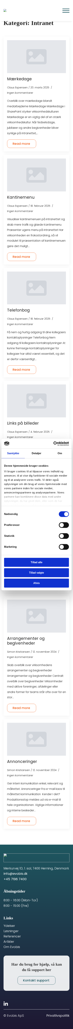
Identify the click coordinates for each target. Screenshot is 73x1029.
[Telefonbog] (36, 288)
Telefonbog (18, 310)
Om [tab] (60, 453)
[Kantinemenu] (36, 174)
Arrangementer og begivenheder (26, 641)
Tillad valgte (36, 572)
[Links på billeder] (36, 400)
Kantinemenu (21, 197)
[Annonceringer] (36, 739)
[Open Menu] (65, 10)
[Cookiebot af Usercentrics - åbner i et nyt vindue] (53, 443)
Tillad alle (36, 562)
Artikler (9, 941)
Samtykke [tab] (13, 453)
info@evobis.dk (15, 873)
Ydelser (9, 925)
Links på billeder (23, 423)
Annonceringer (22, 761)
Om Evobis (12, 947)
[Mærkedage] (36, 56)
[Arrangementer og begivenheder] (36, 616)
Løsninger (11, 931)
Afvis (36, 583)
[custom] (6, 1003)
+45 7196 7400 (15, 879)
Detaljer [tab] (36, 453)
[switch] (64, 525)
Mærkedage (19, 79)
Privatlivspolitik (57, 1015)
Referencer (12, 936)
